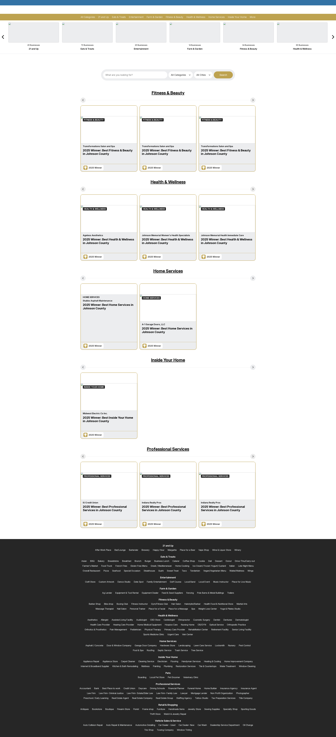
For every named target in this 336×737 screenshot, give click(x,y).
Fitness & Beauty (168, 92)
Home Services (168, 270)
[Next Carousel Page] (333, 37)
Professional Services (168, 449)
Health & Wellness (168, 181)
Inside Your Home (168, 360)
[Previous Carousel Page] (3, 37)
